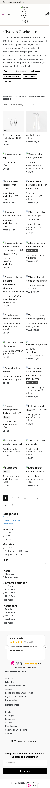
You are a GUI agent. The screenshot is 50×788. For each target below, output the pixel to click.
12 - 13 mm (10, 589)
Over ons (9, 678)
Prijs (5, 560)
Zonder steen (11, 577)
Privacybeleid (11, 700)
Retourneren (10, 719)
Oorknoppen (35, 71)
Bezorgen (9, 715)
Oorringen (8, 71)
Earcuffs (7, 82)
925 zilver (9, 547)
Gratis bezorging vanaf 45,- (13, 2)
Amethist (9, 609)
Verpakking (10, 689)
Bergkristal (10, 619)
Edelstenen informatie (15, 686)
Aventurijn (10, 615)
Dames (8, 532)
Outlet (5, 517)
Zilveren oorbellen (11, 520)
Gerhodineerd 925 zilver (16, 551)
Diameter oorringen (15, 583)
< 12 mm (9, 586)
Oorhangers (21, 71)
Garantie (8, 733)
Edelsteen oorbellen (12, 76)
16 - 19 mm (10, 596)
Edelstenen (8, 523)
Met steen (9, 574)
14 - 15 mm (10, 592)
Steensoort (10, 606)
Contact (8, 723)
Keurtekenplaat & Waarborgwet (19, 693)
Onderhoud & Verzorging (16, 730)
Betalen (8, 712)
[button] (9, 14)
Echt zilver (9, 682)
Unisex (8, 539)
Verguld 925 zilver (13, 554)
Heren (8, 535)
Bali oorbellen (30, 76)
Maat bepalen (11, 726)
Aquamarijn (10, 612)
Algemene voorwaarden (15, 696)
